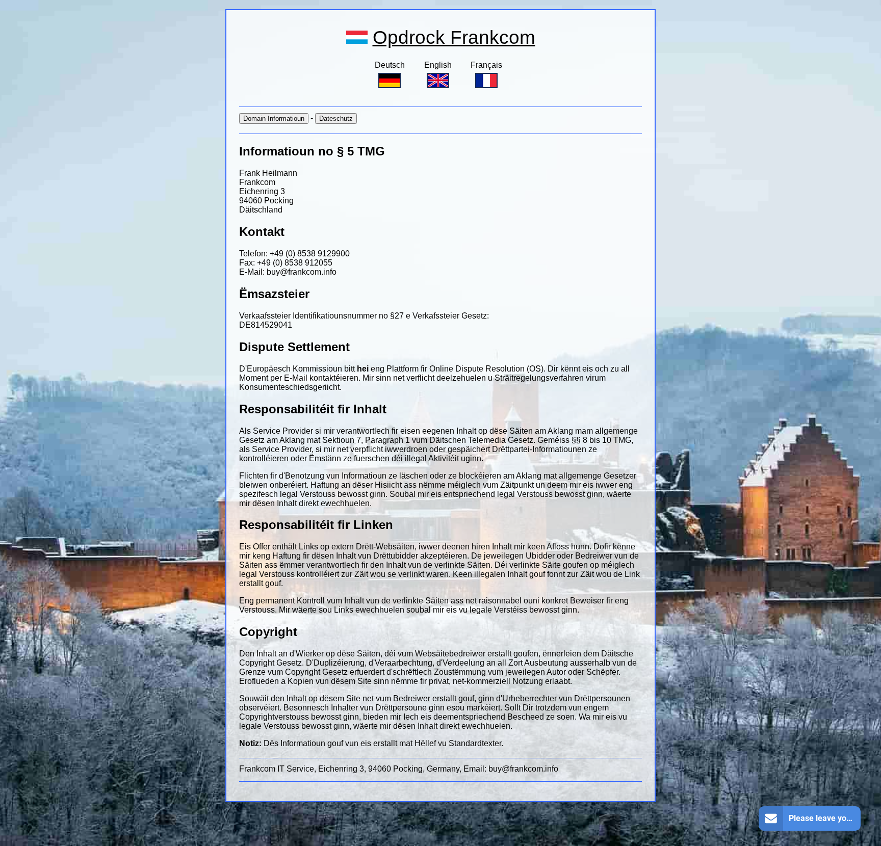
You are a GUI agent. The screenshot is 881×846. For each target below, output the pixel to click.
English (438, 65)
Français (486, 65)
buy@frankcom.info (301, 272)
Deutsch (390, 65)
